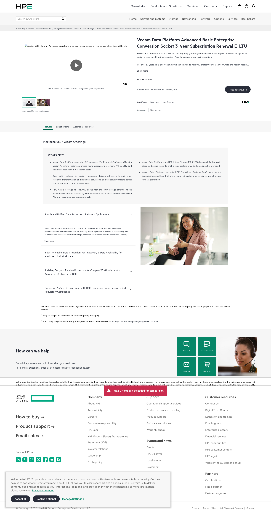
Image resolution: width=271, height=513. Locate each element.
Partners (211, 474)
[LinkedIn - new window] (18, 459)
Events (150, 447)
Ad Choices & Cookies (231, 508)
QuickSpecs (142, 102)
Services (193, 6)
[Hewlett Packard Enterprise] (24, 6)
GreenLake (138, 6)
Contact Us (212, 403)
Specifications (168, 102)
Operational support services (163, 403)
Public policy (95, 462)
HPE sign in (211, 456)
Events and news (159, 441)
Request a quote (238, 89)
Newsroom (152, 467)
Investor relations (98, 449)
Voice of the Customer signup (223, 462)
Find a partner (213, 486)
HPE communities (215, 443)
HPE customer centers (218, 449)
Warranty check (155, 429)
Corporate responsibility (102, 423)
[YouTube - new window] (51, 459)
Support (228, 6)
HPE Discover (154, 453)
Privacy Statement (43, 490)
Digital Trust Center (216, 410)
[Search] (63, 18)
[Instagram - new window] (31, 459)
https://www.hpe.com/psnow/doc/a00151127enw (135, 321)
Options (31, 28)
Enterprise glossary (216, 429)
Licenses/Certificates (43, 28)
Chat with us (155, 110)
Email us (186, 371)
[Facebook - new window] (45, 459)
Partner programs (215, 493)
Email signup (213, 423)
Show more (142, 70)
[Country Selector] (246, 6)
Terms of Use (209, 508)
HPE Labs (93, 429)
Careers (92, 416)
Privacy (195, 508)
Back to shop (20, 28)
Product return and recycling (163, 410)
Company (210, 6)
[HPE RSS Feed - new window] (58, 459)
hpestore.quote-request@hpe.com (71, 367)
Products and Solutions (166, 6)
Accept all (20, 498)
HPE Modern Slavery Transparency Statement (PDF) (108, 439)
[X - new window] (24, 459)
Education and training (218, 416)
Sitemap (251, 508)
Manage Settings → (73, 498)
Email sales (27, 435)
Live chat (186, 350)
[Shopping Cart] (240, 6)
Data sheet (154, 102)
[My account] (253, 6)
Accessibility (95, 410)
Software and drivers (158, 423)
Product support (207, 350)
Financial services (215, 436)
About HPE (94, 403)
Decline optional (46, 498)
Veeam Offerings (88, 28)
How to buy (207, 371)
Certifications (213, 480)
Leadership (94, 455)
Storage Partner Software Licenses (66, 28)
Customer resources (220, 397)
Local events (154, 460)
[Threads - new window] (38, 459)
